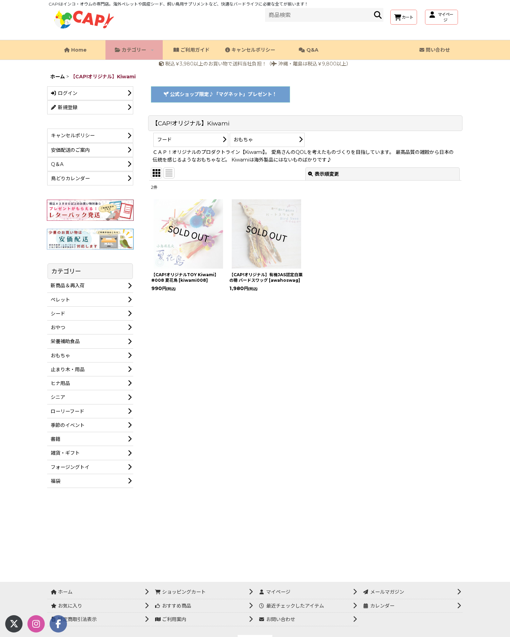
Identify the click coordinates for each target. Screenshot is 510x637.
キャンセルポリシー (252, 50)
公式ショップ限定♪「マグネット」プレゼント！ (223, 94)
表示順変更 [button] (327, 174)
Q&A (311, 50)
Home (78, 50)
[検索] (378, 15)
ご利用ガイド (194, 50)
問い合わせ (437, 50)
